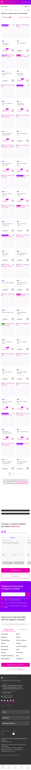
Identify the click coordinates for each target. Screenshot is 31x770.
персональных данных (15, 600)
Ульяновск (19, 652)
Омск (18, 634)
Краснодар (4, 646)
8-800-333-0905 (21, 669)
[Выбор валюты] (22, 6)
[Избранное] (26, 2)
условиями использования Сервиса (18, 603)
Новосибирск (5, 659)
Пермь (18, 637)
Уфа (17, 655)
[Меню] (29, 2)
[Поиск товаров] (22, 2)
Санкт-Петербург (21, 646)
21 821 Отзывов (16, 532)
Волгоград (4, 634)
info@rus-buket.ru (8, 697)
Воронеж (4, 637)
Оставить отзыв (15, 570)
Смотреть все (15, 576)
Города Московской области (15, 665)
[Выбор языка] (26, 6)
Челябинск (19, 659)
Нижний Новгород (7, 655)
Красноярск (5, 649)
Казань (3, 643)
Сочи (17, 649)
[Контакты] (29, 6)
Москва (5, 6)
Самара (18, 643)
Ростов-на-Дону (21, 640)
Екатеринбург (5, 640)
